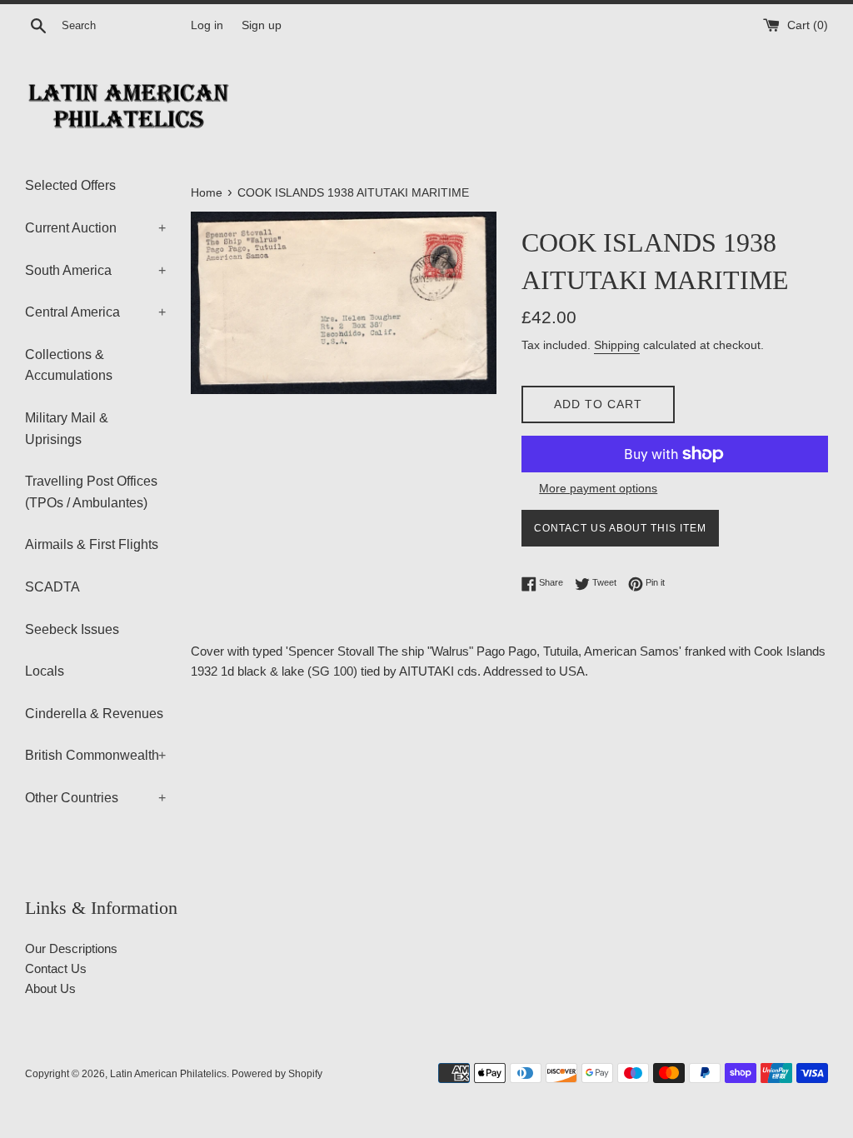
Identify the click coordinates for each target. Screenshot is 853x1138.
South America (95, 270)
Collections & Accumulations (68, 365)
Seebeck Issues (72, 629)
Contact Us (56, 968)
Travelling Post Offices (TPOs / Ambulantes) (91, 492)
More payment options (598, 488)
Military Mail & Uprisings (66, 429)
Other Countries (95, 798)
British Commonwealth (95, 755)
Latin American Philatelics (168, 1074)
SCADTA (52, 587)
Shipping (617, 345)
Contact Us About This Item (620, 528)
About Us (50, 988)
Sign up (262, 25)
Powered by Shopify (277, 1074)
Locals (44, 671)
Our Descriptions (71, 948)
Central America (95, 312)
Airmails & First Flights (91, 544)
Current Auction (95, 228)
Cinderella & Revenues (94, 713)
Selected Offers (70, 185)
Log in (207, 25)
